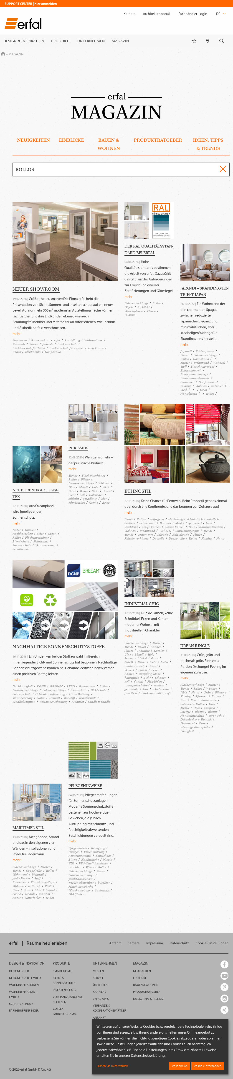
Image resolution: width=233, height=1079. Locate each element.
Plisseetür (19, 344)
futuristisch (131, 678)
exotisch (129, 523)
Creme (93, 503)
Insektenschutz (67, 344)
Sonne (17, 894)
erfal (57, 340)
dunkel (138, 681)
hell (82, 495)
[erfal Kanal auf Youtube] (224, 976)
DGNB (41, 686)
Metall (83, 487)
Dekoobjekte (188, 719)
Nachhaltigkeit (23, 534)
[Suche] (221, 41)
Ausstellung (72, 340)
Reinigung (98, 848)
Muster (185, 363)
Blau (16, 890)
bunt (209, 523)
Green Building (79, 694)
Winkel (129, 670)
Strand (50, 890)
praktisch (130, 693)
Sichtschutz (40, 541)
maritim (44, 894)
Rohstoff (69, 698)
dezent (107, 491)
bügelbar (104, 883)
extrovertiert (147, 523)
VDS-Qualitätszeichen (93, 863)
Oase (202, 723)
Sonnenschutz (40, 340)
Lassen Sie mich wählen (112, 1066)
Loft (167, 693)
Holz (95, 487)
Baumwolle (209, 700)
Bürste (72, 859)
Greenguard (87, 686)
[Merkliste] (194, 41)
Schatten (160, 678)
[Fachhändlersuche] (208, 41)
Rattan (141, 519)
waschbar (74, 867)
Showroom (20, 340)
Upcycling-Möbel (150, 674)
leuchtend (131, 527)
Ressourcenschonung (53, 702)
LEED (71, 686)
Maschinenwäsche (80, 886)
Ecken (155, 670)
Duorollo (158, 538)
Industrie (143, 651)
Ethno (128, 519)
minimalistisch (134, 666)
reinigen (73, 852)
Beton (84, 491)
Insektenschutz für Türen (29, 348)
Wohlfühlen (76, 894)
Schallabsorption (24, 702)
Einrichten (187, 382)
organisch (215, 716)
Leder (164, 662)
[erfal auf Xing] (224, 1010)
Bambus (165, 523)
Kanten (129, 674)
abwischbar (103, 856)
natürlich (217, 386)
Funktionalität (151, 693)
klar (104, 499)
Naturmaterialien (211, 527)
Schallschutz (21, 549)
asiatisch (213, 519)
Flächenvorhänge (136, 303)
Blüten (199, 712)
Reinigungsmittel (79, 856)
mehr (16, 333)
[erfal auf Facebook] (224, 964)
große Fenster (21, 878)
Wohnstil (219, 363)
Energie (185, 712)
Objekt (128, 307)
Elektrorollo (33, 352)
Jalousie (47, 344)
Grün (203, 390)
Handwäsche (90, 859)
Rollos (17, 352)
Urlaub (30, 894)
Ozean (52, 534)
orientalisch (195, 519)
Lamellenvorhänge (81, 483)
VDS (71, 863)
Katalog (206, 538)
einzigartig (175, 519)
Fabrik (128, 662)
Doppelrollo (53, 352)
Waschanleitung (79, 890)
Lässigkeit (187, 731)
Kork (194, 700)
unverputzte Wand (136, 685)
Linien (142, 670)
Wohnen (201, 386)
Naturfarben (188, 394)
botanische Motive (192, 704)
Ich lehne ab (179, 1066)
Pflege (90, 867)
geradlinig (90, 499)
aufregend (157, 519)
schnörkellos (76, 503)
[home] (23, 24)
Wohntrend (201, 363)
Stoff (183, 367)
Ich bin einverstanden (208, 1066)
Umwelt (30, 530)
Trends (72, 476)
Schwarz (130, 658)
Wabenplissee (93, 340)
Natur (16, 530)
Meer (40, 534)
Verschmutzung (94, 852)
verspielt (209, 708)
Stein (95, 491)
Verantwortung (45, 545)
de (218, 13)
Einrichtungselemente (194, 378)
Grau (72, 491)
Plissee (33, 344)
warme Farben (174, 527)
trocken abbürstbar (81, 883)
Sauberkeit (102, 890)
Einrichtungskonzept (194, 374)
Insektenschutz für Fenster (66, 348)
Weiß (183, 390)
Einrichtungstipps (202, 367)
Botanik (206, 719)
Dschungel (187, 723)
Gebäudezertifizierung (50, 694)
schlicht (73, 499)
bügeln (107, 859)
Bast (183, 700)
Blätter (212, 712)
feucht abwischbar (80, 879)
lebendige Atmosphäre (195, 727)
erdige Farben (151, 527)
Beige (105, 503)
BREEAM (56, 686)
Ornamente (145, 535)
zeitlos (210, 394)
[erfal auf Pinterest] (224, 987)
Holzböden (96, 495)
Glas (71, 487)
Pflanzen (201, 696)
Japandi (186, 351)
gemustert (195, 523)
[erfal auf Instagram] (224, 998)
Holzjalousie (207, 382)
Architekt (143, 307)
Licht (71, 495)
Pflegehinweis (77, 848)
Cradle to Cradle (99, 702)
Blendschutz (21, 541)
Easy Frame (96, 348)
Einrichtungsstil (190, 370)
